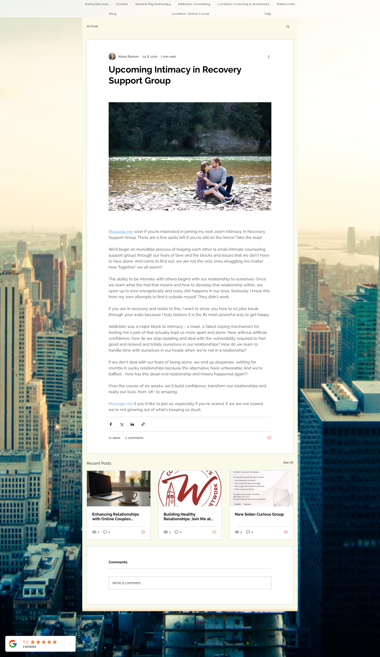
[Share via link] (143, 424)
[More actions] (268, 56)
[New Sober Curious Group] (261, 488)
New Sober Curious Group (259, 514)
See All (288, 462)
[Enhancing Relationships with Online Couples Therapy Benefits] (118, 488)
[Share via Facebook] (111, 424)
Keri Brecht (205, 655)
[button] (190, 14)
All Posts (92, 26)
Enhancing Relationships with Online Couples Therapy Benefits (115, 516)
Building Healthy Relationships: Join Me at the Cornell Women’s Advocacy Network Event (188, 516)
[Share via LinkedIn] (132, 424)
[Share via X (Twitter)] (121, 424)
